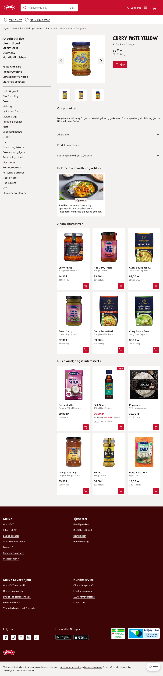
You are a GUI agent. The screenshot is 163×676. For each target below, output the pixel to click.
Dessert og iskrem (13, 147)
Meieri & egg (10, 116)
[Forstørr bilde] (81, 59)
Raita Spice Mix (138, 472)
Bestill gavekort (81, 524)
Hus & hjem (9, 182)
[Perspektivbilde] (98, 95)
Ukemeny (9, 53)
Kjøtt (5, 126)
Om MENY (8, 524)
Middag (7, 106)
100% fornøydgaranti (84, 596)
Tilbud (96, 421)
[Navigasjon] (145, 8)
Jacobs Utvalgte (12, 71)
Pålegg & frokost (12, 121)
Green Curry (65, 331)
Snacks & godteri (13, 157)
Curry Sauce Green (139, 331)
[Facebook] (5, 637)
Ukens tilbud (11, 43)
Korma (97, 472)
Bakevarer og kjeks (14, 152)
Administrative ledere (14, 541)
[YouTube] (21, 637)
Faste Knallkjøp (12, 66)
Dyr (5, 187)
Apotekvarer (10, 177)
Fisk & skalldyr (11, 96)
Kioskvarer (9, 162)
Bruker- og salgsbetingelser (17, 596)
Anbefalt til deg (13, 38)
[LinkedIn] (28, 637)
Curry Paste (65, 267)
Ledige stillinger (11, 535)
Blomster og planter (14, 193)
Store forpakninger (14, 81)
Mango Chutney (67, 472)
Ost (5, 142)
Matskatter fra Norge (15, 76)
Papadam (134, 405)
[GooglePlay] (63, 637)
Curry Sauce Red (103, 331)
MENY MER (10, 48)
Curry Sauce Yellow (140, 267)
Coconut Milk (66, 405)
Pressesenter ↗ (11, 558)
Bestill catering (81, 541)
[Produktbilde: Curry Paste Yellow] (65, 95)
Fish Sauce (100, 405)
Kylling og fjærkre (13, 111)
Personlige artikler (13, 172)
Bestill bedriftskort (82, 530)
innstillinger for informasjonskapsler (18, 670)
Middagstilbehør (12, 131)
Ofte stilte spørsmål (83, 585)
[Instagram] (13, 637)
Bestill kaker (79, 535)
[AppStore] (81, 637)
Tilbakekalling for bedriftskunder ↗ (20, 608)
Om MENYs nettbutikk (14, 585)
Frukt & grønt (10, 91)
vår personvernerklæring (70, 667)
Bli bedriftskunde (11, 602)
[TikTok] (36, 637)
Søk (72, 7)
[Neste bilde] (101, 61)
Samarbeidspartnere (13, 553)
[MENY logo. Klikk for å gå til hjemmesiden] (9, 7)
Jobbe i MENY (10, 530)
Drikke (6, 136)
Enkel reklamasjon (82, 591)
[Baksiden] (81, 95)
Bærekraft (8, 547)
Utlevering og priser (13, 591)
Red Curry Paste (103, 267)
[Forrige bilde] (61, 61)
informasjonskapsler (93, 667)
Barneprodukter (12, 167)
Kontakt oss (79, 602)
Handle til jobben (14, 57)
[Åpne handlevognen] (154, 7)
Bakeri (6, 101)
